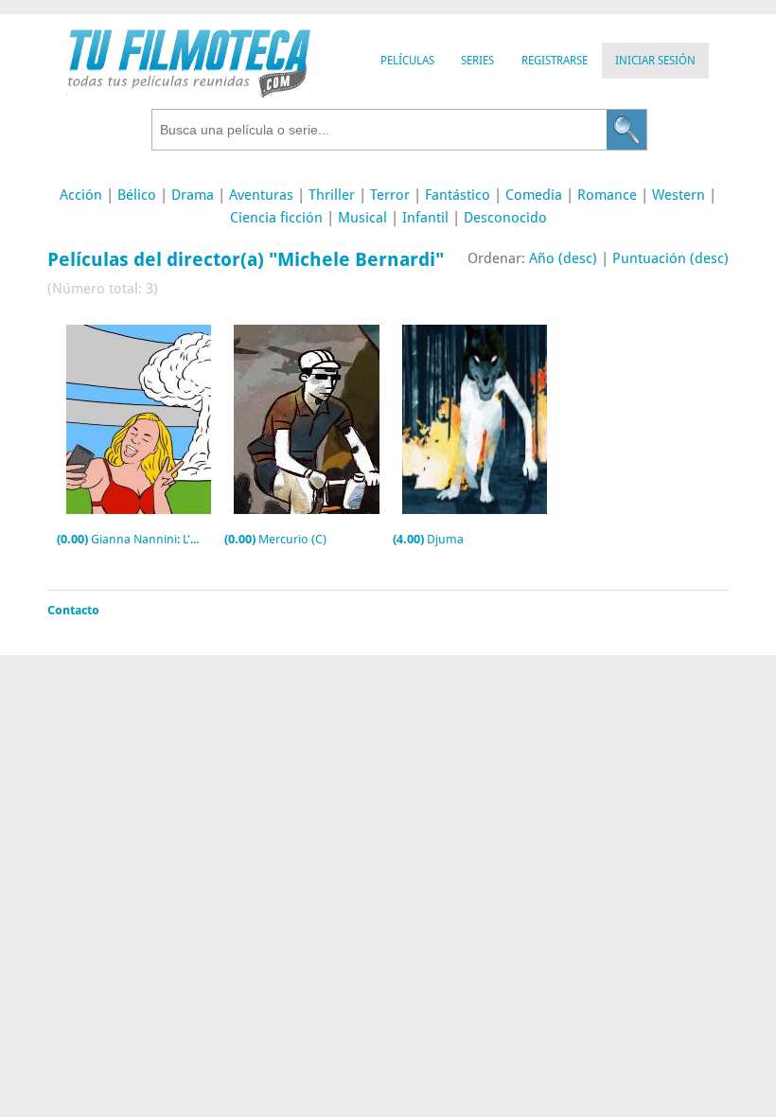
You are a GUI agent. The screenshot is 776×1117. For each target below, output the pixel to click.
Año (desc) (563, 258)
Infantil (425, 217)
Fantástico (457, 195)
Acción (81, 195)
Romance (607, 195)
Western (678, 195)
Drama (192, 195)
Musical (362, 217)
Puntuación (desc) (670, 258)
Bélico (136, 195)
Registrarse (554, 60)
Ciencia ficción (276, 217)
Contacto (73, 610)
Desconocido (505, 217)
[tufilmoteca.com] (189, 93)
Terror (390, 195)
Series (477, 60)
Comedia (533, 195)
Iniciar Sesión (655, 60)
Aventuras (261, 195)
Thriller (332, 195)
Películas (407, 60)
